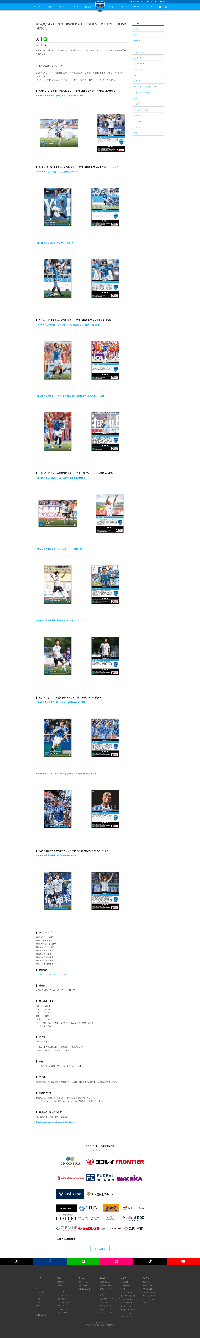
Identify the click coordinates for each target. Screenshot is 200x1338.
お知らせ (137, 29)
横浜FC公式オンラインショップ (110, 1299)
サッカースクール (148, 1299)
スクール (137, 127)
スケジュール (83, 1285)
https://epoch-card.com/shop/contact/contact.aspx (56, 1122)
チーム (76, 7)
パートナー (150, 7)
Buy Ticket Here (62, 1313)
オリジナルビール (105, 1313)
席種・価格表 (62, 1299)
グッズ (136, 46)
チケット (63, 7)
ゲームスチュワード (127, 1313)
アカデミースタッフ (148, 1292)
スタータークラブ (140, 64)
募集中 (136, 133)
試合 (50, 7)
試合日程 (60, 1282)
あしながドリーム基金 (128, 1310)
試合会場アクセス (105, 1285)
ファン (124, 7)
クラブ (111, 7)
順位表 (60, 1285)
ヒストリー (124, 1289)
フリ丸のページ (126, 1285)
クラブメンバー (139, 58)
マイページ (165, 2)
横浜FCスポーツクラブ (128, 1296)
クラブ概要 (124, 1282)
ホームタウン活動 (126, 1303)
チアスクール (146, 1303)
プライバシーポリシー (100, 1322)
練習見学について (84, 1289)
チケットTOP (154, 2)
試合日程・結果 (147, 1285)
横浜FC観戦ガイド (106, 1282)
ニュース (37, 7)
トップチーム (138, 52)
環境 (135, 98)
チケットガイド (62, 1295)
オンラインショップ (139, 2)
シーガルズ (138, 116)
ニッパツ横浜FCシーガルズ (129, 1299)
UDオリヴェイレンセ (141, 110)
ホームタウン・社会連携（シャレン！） (147, 87)
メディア (137, 81)
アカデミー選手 (147, 1289)
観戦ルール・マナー (106, 1289)
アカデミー (137, 7)
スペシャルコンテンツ (107, 1309)
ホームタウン (40, 1292)
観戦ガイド (89, 7)
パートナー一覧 (126, 1306)
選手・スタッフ (84, 1282)
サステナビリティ (126, 1292)
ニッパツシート (62, 1309)
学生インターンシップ (128, 1317)
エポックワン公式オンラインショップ (52, 974)
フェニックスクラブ (148, 1296)
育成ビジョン (146, 1282)
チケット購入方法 (63, 1302)
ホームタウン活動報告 (141, 92)
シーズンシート (139, 69)
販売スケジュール (63, 1306)
